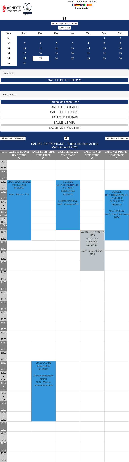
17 (24, 53)
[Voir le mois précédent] (57, 23)
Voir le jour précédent (14, 138)
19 (56, 53)
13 (72, 48)
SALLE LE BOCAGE (19, 152)
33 (8, 48)
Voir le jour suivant (116, 138)
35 (8, 58)
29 (104, 58)
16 (120, 48)
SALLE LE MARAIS (68, 152)
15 (104, 48)
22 (104, 53)
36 (8, 63)
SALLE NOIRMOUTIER (116, 152)
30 (120, 58)
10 (24, 48)
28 (88, 58)
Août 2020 (64, 23)
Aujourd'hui (64, 27)
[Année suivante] (76, 23)
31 (8, 38)
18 (40, 53)
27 (72, 58)
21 (88, 53)
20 (72, 53)
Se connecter (82, 8)
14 (88, 48)
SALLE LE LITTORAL (43, 152)
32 (8, 43)
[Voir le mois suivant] (72, 23)
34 (8, 53)
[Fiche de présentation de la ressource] (19, 158)
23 (120, 53)
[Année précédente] (53, 23)
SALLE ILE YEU (92, 152)
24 (24, 58)
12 (56, 48)
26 (56, 58)
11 (40, 48)
